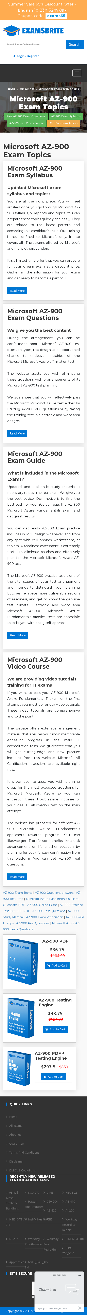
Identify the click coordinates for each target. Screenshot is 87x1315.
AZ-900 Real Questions (32, 923)
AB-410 (70, 1201)
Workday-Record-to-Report (70, 1224)
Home (12, 89)
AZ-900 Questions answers (54, 893)
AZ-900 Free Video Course (26, 123)
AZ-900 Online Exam (42, 905)
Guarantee (16, 1143)
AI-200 (70, 1210)
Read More (17, 291)
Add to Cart (58, 965)
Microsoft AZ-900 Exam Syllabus (34, 172)
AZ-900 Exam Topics (17, 893)
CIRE (50, 1192)
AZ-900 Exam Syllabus (66, 116)
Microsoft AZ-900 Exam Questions (34, 314)
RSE (49, 1219)
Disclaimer (16, 1161)
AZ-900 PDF (21, 911)
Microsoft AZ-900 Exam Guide (34, 457)
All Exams (15, 1126)
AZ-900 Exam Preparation (44, 917)
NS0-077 (33, 1192)
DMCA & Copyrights (22, 1170)
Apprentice (16, 1262)
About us (15, 1134)
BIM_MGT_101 (75, 1239)
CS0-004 (52, 1201)
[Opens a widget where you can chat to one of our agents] (59, 1292)
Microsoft (27, 89)
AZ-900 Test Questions (48, 911)
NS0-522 (71, 1192)
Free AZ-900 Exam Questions (25, 116)
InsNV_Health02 (38, 1219)
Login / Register (27, 56)
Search (75, 44)
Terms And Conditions (24, 1152)
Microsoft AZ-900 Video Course (34, 663)
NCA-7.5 (14, 1239)
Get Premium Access (64, 123)
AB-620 (51, 1210)
